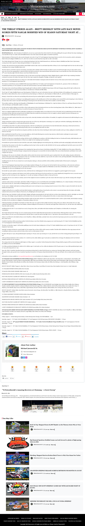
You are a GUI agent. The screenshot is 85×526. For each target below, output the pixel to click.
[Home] (2, 13)
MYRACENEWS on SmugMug (11, 13)
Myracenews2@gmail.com (29, 351)
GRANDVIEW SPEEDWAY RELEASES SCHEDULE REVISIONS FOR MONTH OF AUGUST (56, 470)
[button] (77, 13)
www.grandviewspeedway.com (25, 256)
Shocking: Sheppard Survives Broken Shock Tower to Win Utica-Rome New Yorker (55, 455)
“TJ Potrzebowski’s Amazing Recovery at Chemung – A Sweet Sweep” (29, 390)
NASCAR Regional (47, 13)
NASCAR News (38, 13)
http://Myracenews (28, 354)
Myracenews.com (42, 6)
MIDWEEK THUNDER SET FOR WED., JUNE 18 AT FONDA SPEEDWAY (50, 501)
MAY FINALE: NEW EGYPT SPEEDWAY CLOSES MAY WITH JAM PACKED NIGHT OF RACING (55, 487)
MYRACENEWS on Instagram (26, 13)
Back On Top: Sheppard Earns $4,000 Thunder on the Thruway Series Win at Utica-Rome (55, 425)
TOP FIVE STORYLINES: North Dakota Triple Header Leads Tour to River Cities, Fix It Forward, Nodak (35, 1)
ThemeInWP (61, 524)
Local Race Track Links (59, 13)
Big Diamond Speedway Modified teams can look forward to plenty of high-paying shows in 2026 (55, 441)
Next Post (4, 386)
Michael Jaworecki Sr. (29, 348)
